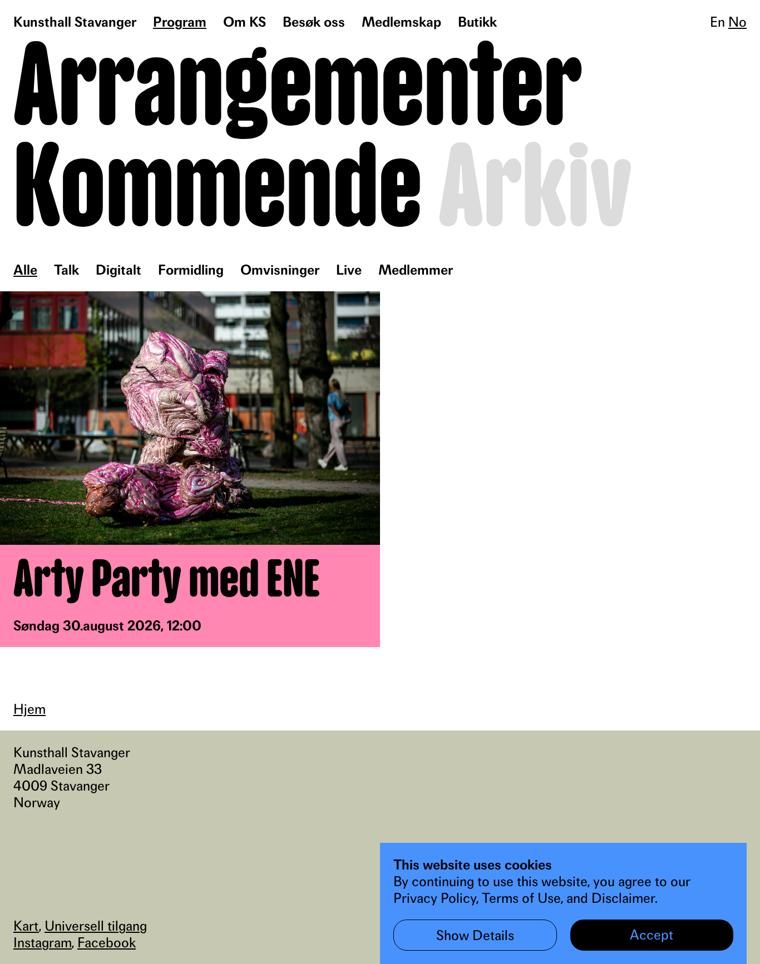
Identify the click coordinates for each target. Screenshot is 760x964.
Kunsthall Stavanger (74, 21)
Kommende (217, 190)
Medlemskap (401, 21)
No (737, 21)
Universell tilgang (96, 925)
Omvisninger (279, 269)
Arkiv (535, 190)
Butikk (477, 21)
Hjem (29, 708)
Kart (26, 925)
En (717, 21)
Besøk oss (314, 21)
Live (349, 269)
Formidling (191, 269)
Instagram (42, 942)
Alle (25, 269)
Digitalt (118, 269)
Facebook (106, 942)
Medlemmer (415, 269)
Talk (66, 269)
